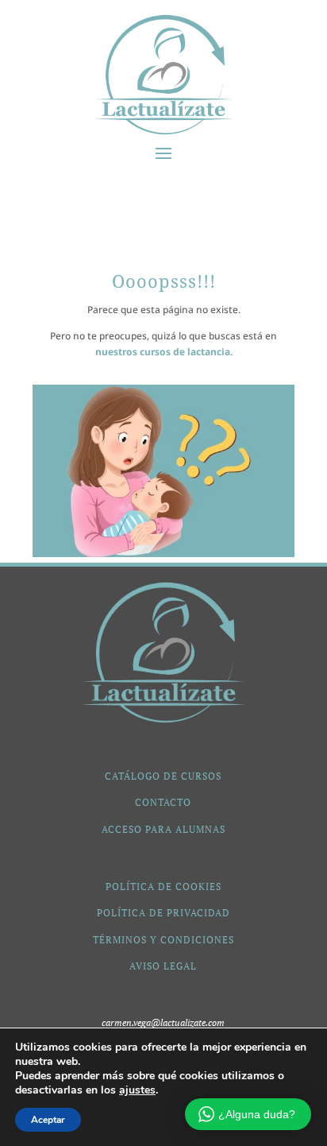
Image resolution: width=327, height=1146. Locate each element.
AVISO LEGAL (163, 966)
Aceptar (48, 1119)
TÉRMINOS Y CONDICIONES (163, 940)
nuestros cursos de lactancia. (164, 351)
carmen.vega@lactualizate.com (163, 1022)
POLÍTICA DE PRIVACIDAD (163, 913)
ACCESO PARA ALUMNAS (163, 829)
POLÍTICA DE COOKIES (163, 886)
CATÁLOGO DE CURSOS (163, 776)
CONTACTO (163, 802)
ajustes (137, 1090)
